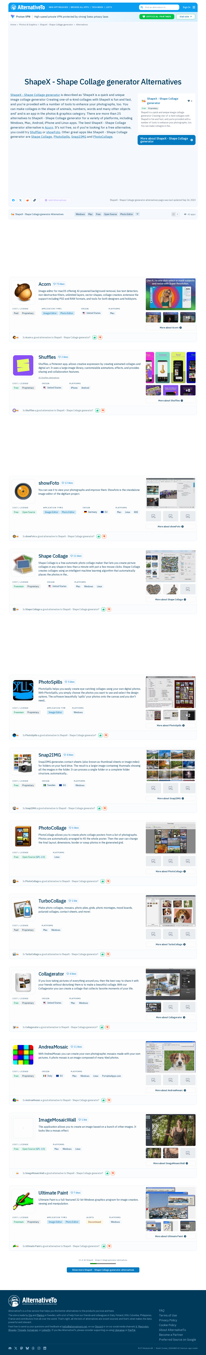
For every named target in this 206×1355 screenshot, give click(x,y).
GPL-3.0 (40, 1149)
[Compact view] (177, 214)
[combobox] (159, 7)
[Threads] (33, 1348)
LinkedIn (46, 1330)
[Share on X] (20, 200)
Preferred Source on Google (177, 1339)
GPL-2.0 (40, 857)
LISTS (109, 7)
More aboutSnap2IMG (169, 798)
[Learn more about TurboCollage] (23, 909)
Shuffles (36, 132)
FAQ (161, 1310)
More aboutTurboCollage (169, 944)
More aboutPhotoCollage (169, 871)
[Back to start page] (29, 7)
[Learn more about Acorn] (23, 292)
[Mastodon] (21, 1348)
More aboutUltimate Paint (169, 1236)
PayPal (131, 1330)
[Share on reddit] (27, 200)
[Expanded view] (173, 214)
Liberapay (120, 1330)
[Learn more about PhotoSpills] (23, 690)
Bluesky (12, 1330)
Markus (40, 1315)
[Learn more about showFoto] (23, 491)
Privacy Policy (168, 1320)
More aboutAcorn (169, 327)
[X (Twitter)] (15, 1348)
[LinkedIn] (44, 1348)
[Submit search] (142, 7)
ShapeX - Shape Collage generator (35, 95)
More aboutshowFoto (169, 526)
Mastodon (143, 1326)
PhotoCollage (102, 136)
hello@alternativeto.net (74, 1326)
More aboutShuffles (169, 400)
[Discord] (10, 1348)
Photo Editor (67, 313)
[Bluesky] (27, 1348)
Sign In (186, 7)
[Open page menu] (193, 7)
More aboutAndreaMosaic (169, 1090)
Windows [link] (80, 214)
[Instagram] (39, 1348)
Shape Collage (41, 136)
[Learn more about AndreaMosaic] (23, 1055)
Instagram (32, 1330)
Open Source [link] (110, 214)
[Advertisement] (103, 49)
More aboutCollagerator (169, 1017)
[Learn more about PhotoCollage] (23, 836)
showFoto (53, 132)
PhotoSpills (62, 136)
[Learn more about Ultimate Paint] (23, 1201)
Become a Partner (171, 1335)
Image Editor (50, 313)
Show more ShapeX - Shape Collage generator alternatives (103, 1269)
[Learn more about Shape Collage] (23, 564)
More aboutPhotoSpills (169, 725)
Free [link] (98, 214)
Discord (99, 1326)
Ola (30, 1315)
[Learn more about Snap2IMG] (23, 763)
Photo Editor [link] (126, 214)
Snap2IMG (78, 136)
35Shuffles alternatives (48, 377)
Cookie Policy (167, 1325)
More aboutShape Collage (169, 599)
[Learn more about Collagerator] (23, 982)
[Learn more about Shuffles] (23, 365)
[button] (59, 284)
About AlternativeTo (172, 1330)
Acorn (49, 127)
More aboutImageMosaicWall (169, 1163)
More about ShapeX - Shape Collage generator (164, 140)
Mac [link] (90, 214)
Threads (21, 1330)
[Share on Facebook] (13, 200)
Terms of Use (168, 1315)
